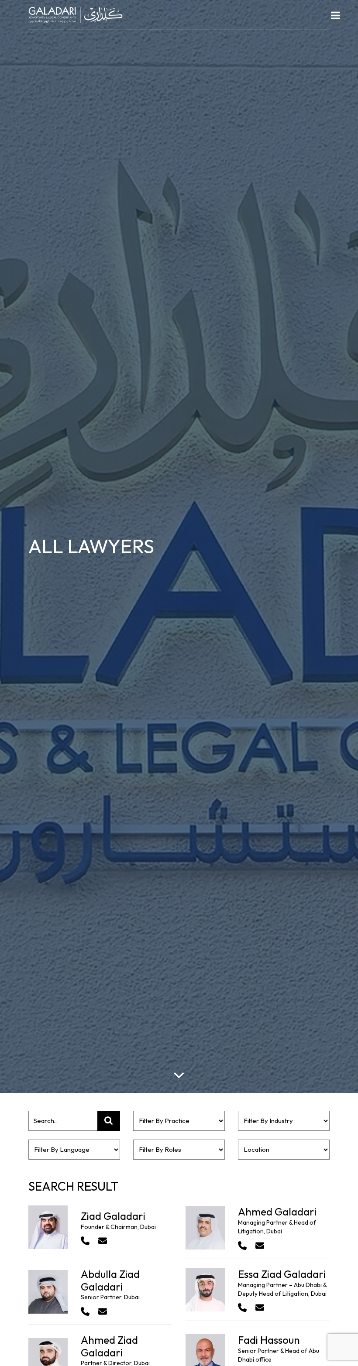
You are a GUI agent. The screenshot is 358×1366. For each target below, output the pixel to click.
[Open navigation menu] (335, 15)
